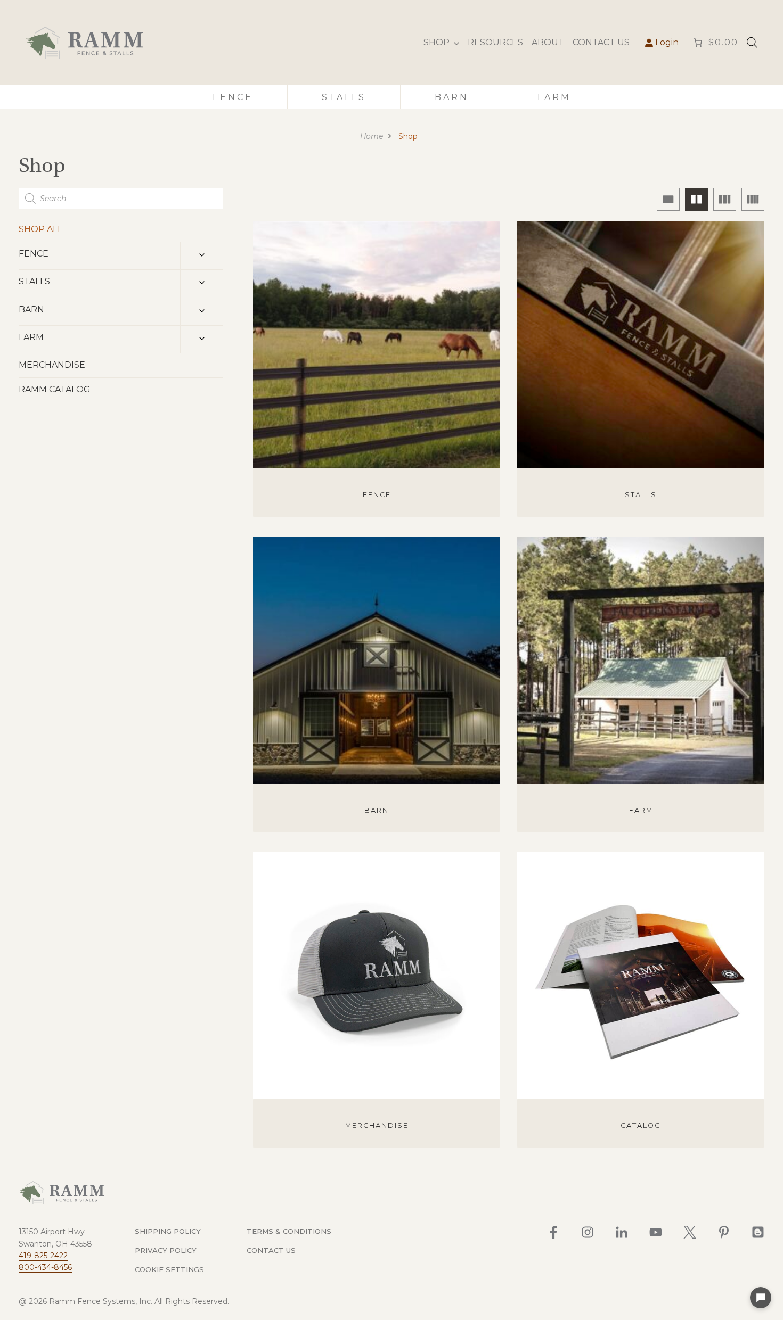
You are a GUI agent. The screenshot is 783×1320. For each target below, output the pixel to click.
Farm (554, 97)
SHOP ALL (40, 229)
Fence (233, 97)
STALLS (34, 281)
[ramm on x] (689, 1232)
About (548, 42)
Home (371, 136)
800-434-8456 (45, 1267)
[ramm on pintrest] (723, 1232)
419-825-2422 (43, 1255)
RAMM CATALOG (55, 389)
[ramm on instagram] (587, 1232)
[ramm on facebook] (553, 1232)
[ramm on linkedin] (621, 1232)
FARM (31, 337)
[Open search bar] (752, 42)
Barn (452, 97)
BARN (31, 309)
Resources (495, 42)
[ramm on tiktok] (758, 1232)
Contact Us (601, 42)
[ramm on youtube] (655, 1232)
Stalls (344, 97)
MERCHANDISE (52, 365)
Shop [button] (436, 42)
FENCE (33, 254)
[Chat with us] (760, 1297)
